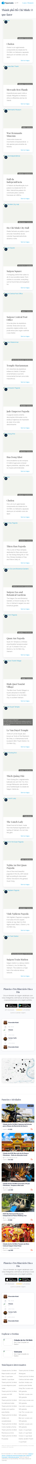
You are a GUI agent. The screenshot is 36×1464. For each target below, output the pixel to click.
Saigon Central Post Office (17, 318)
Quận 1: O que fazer (25, 1430)
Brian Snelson (22, 222)
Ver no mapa (25, 60)
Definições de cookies (13, 1457)
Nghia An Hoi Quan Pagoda (16, 866)
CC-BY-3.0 (29, 678)
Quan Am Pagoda (16, 638)
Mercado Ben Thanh (17, 89)
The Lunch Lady (15, 821)
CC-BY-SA (29, 265)
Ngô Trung (23, 451)
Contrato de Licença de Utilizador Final (15, 1455)
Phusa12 (22, 770)
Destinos (30, 1453)
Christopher (22, 540)
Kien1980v (20, 632)
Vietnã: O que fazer (8, 1379)
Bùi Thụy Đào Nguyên (18, 359)
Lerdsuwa (20, 38)
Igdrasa (23, 678)
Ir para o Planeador (28, 3)
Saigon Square (14, 271)
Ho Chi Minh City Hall (18, 227)
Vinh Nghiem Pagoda (18, 913)
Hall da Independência (14, 180)
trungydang (23, 908)
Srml (23, 859)
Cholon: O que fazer (25, 1436)
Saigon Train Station (17, 959)
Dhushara (23, 405)
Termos (3, 1455)
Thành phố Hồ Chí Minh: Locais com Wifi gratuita (9, 1394)
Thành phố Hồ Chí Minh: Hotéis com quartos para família (9, 1409)
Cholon (10, 43)
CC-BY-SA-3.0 (28, 38)
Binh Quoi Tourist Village (16, 685)
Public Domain (28, 816)
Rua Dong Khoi (14, 457)
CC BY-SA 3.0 (28, 359)
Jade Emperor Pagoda (18, 411)
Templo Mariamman (17, 365)
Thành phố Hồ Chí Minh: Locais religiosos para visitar (9, 1385)
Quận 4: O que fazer (25, 1433)
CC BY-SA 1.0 (28, 859)
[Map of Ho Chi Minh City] (18, 1070)
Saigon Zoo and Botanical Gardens (16, 593)
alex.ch (23, 311)
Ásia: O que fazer (7, 1376)
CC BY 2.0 (29, 222)
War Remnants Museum (14, 134)
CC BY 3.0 (29, 127)
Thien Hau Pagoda (16, 546)
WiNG (24, 127)
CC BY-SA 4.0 (28, 770)
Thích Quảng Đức (16, 776)
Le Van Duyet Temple (17, 730)
